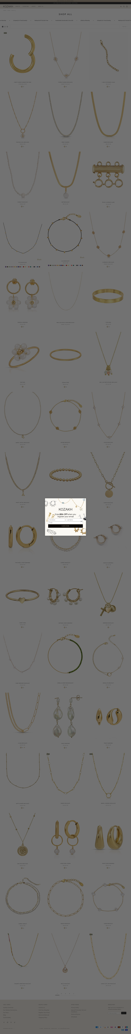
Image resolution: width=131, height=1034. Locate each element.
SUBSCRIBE (65, 526)
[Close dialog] (84, 500)
